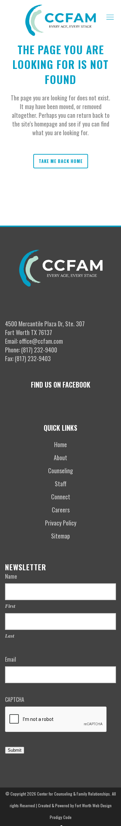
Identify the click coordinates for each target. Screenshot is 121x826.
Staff (61, 483)
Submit (15, 750)
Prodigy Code (61, 817)
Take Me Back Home (61, 161)
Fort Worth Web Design (93, 805)
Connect (60, 496)
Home (60, 444)
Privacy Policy (60, 522)
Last (9, 636)
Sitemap (60, 536)
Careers (61, 509)
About (60, 457)
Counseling (60, 470)
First (10, 606)
